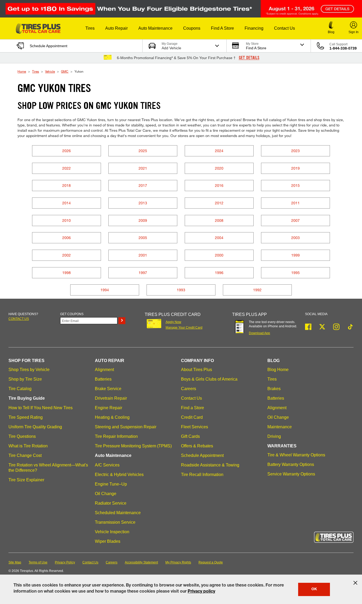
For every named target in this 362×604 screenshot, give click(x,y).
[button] (90, 28)
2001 (143, 255)
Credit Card (192, 417)
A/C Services (107, 465)
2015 (295, 185)
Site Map (14, 562)
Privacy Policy (65, 562)
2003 (295, 237)
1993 (181, 290)
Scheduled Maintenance (118, 512)
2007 (295, 220)
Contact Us (191, 398)
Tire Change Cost (25, 455)
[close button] (355, 582)
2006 (66, 237)
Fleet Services (194, 427)
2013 (143, 203)
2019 (295, 168)
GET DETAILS (249, 58)
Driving (274, 436)
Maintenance (279, 427)
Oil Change (105, 493)
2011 (295, 203)
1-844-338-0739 (343, 48)
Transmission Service (115, 522)
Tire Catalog (20, 388)
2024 (219, 150)
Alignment (104, 369)
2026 (66, 150)
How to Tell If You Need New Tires (40, 407)
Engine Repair (108, 407)
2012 (219, 203)
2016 (219, 185)
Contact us (18, 319)
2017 (143, 185)
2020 (219, 168)
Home (21, 71)
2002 (66, 255)
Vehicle (50, 71)
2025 (143, 150)
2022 (66, 168)
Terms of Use (38, 562)
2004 (219, 237)
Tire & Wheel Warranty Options (296, 455)
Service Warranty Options (291, 474)
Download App (259, 333)
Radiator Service (110, 503)
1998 (66, 272)
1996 (219, 272)
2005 (143, 237)
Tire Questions (22, 436)
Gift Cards (190, 436)
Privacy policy (201, 592)
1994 (104, 290)
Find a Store (192, 407)
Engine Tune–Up (111, 484)
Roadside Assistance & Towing (210, 465)
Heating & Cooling (112, 417)
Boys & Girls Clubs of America (209, 379)
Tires (35, 71)
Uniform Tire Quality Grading (35, 427)
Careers (188, 388)
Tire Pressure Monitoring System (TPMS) (133, 446)
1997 (143, 272)
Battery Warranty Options (290, 464)
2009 (143, 220)
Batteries (103, 379)
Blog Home (278, 369)
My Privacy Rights (178, 562)
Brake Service (108, 388)
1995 (295, 272)
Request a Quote (210, 562)
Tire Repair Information (116, 436)
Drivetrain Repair (111, 398)
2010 (66, 220)
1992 (257, 290)
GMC (64, 71)
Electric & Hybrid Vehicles (119, 474)
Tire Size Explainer (26, 480)
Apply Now (173, 322)
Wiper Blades (107, 541)
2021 (143, 168)
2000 (219, 255)
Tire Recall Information (202, 474)
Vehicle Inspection (112, 532)
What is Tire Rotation (28, 446)
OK (314, 589)
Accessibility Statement (141, 562)
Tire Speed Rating (25, 417)
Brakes (274, 388)
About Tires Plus (196, 369)
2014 (66, 203)
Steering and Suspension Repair (125, 427)
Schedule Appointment (202, 455)
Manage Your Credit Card (184, 327)
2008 (219, 220)
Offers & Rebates (197, 446)
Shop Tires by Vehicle (29, 369)
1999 (295, 255)
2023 (295, 150)
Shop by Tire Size (25, 379)
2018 (66, 185)
